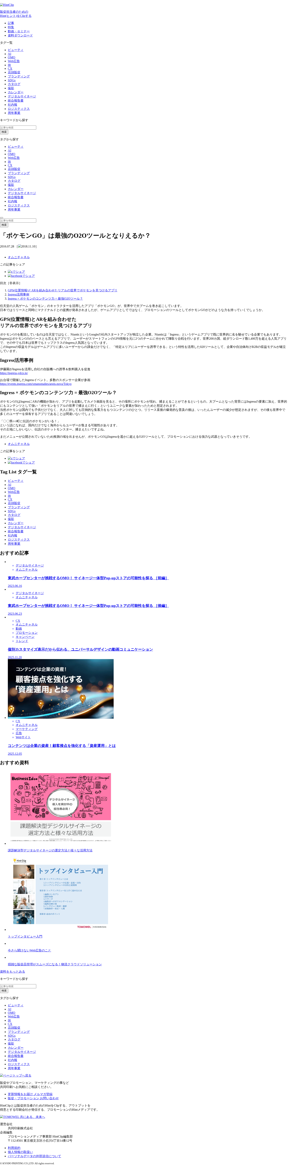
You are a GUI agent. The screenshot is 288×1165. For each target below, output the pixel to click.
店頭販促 (14, 72)
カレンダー (16, 92)
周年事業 (14, 113)
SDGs (11, 80)
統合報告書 (16, 100)
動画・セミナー (19, 31)
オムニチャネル (19, 257)
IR (9, 65)
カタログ (14, 84)
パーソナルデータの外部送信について (34, 1156)
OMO (11, 57)
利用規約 (14, 1148)
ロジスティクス (19, 108)
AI (9, 53)
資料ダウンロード (20, 35)
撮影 (11, 88)
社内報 (12, 104)
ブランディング (19, 76)
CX (10, 68)
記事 (11, 23)
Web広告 (14, 61)
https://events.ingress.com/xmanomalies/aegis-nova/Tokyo (36, 384)
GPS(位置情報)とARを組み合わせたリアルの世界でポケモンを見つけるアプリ (62, 290)
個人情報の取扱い (20, 1152)
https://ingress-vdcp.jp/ (14, 373)
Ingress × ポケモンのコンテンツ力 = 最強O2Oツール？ (45, 298)
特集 (11, 27)
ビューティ (16, 50)
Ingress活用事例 (18, 294)
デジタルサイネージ (22, 96)
